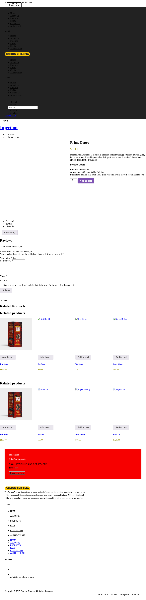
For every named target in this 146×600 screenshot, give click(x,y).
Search (13, 104)
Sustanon (41, 434)
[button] (39, 31)
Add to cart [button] (7, 357)
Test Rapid (41, 364)
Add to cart (86, 181)
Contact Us (15, 46)
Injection (9, 127)
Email (3, 280)
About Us (14, 38)
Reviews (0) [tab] (9, 232)
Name (3, 276)
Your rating (6, 258)
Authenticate (16, 26)
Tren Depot (4, 364)
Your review (6, 260)
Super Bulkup (117, 364)
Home (13, 36)
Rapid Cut (116, 434)
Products (14, 41)
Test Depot (79, 364)
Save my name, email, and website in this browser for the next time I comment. (38, 285)
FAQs (13, 43)
